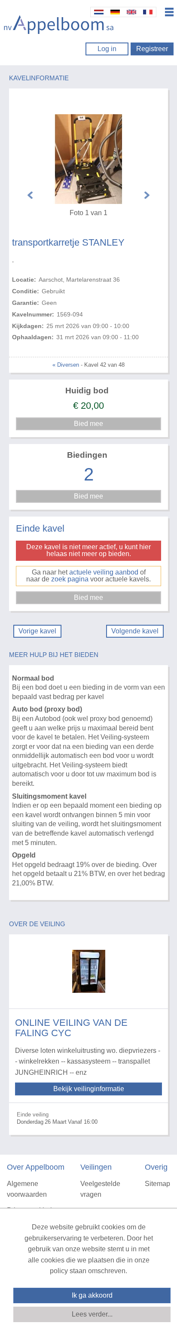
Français (148, 12)
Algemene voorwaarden (27, 1189)
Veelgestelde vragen (100, 1189)
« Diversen (65, 365)
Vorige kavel (37, 631)
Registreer (152, 48)
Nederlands (99, 12)
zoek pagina (69, 579)
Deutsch (115, 12)
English (131, 12)
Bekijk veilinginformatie (88, 1088)
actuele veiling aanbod (103, 572)
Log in (107, 48)
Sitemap (157, 1183)
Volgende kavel (135, 631)
